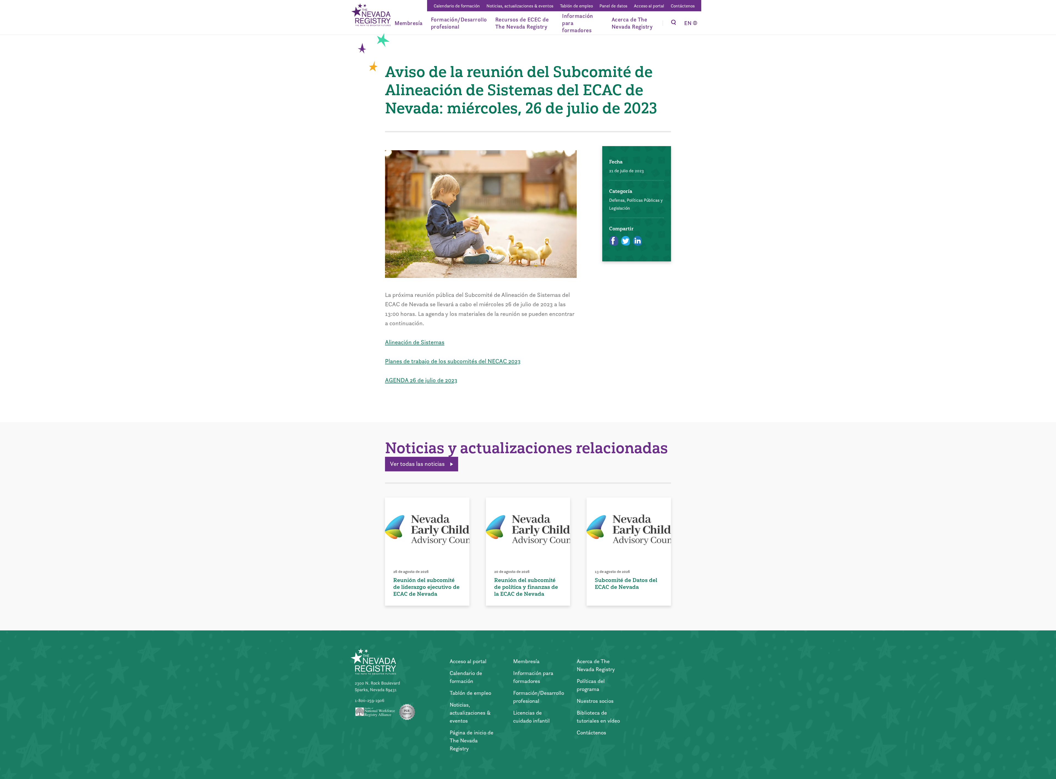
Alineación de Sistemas (414, 342)
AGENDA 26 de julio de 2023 (421, 380)
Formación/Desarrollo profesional (459, 23)
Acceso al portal (649, 6)
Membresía (409, 23)
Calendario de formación (457, 6)
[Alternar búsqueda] (673, 23)
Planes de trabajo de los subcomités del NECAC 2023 (453, 361)
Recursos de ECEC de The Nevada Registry (522, 23)
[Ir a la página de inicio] (371, 15)
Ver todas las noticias (418, 464)
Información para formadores (577, 23)
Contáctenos (683, 6)
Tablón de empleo (576, 6)
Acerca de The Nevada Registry (632, 23)
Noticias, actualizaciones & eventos (519, 6)
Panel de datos (613, 6)
